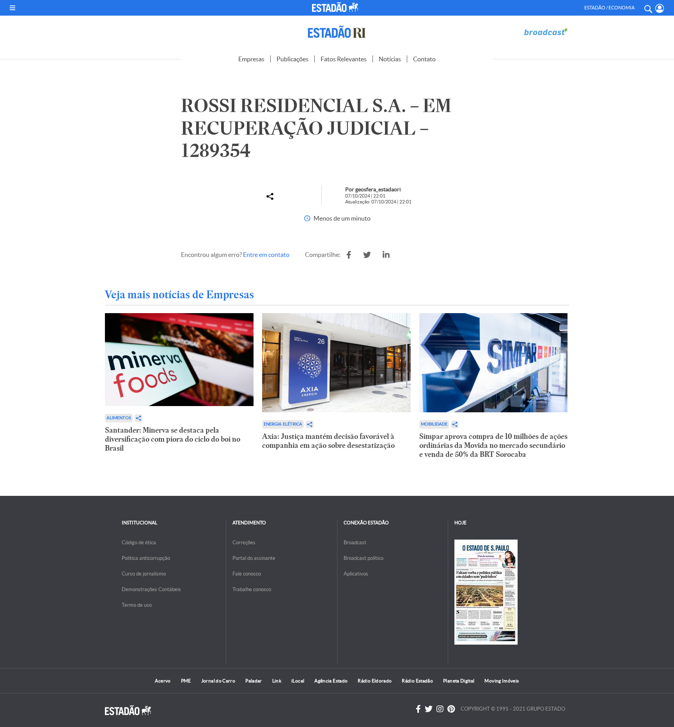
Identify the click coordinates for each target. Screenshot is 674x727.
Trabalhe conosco (251, 589)
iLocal (297, 680)
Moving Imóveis (501, 680)
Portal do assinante (253, 558)
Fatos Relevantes (344, 58)
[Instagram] (439, 709)
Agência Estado (331, 680)
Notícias (390, 58)
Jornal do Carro (218, 680)
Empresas (251, 58)
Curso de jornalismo (144, 574)
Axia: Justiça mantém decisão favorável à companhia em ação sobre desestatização (328, 441)
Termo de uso (137, 605)
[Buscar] (648, 8)
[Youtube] (451, 709)
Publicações (293, 58)
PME (186, 680)
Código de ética (139, 542)
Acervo (162, 680)
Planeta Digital (458, 680)
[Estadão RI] (337, 31)
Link (276, 680)
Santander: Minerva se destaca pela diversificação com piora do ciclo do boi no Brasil (172, 439)
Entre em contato (266, 254)
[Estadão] (336, 7)
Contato (424, 58)
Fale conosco (246, 574)
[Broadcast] (545, 32)
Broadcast (355, 542)
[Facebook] (418, 709)
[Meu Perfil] (659, 8)
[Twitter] (429, 709)
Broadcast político (363, 558)
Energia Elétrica (283, 424)
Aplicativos (356, 574)
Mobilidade (434, 424)
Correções (243, 542)
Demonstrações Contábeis (151, 589)
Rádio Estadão (417, 680)
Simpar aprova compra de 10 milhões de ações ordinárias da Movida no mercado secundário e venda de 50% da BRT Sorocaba (493, 445)
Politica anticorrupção (146, 558)
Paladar (253, 680)
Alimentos (118, 418)
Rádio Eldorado (375, 680)
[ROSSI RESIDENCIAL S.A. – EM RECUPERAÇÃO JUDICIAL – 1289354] (348, 255)
